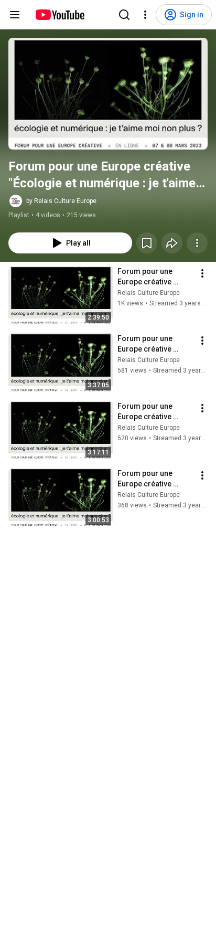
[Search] (124, 14)
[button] (108, 94)
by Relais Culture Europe (61, 201)
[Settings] (145, 14)
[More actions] (197, 242)
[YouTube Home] (59, 14)
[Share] (171, 242)
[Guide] (14, 14)
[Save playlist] (146, 242)
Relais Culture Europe (148, 292)
